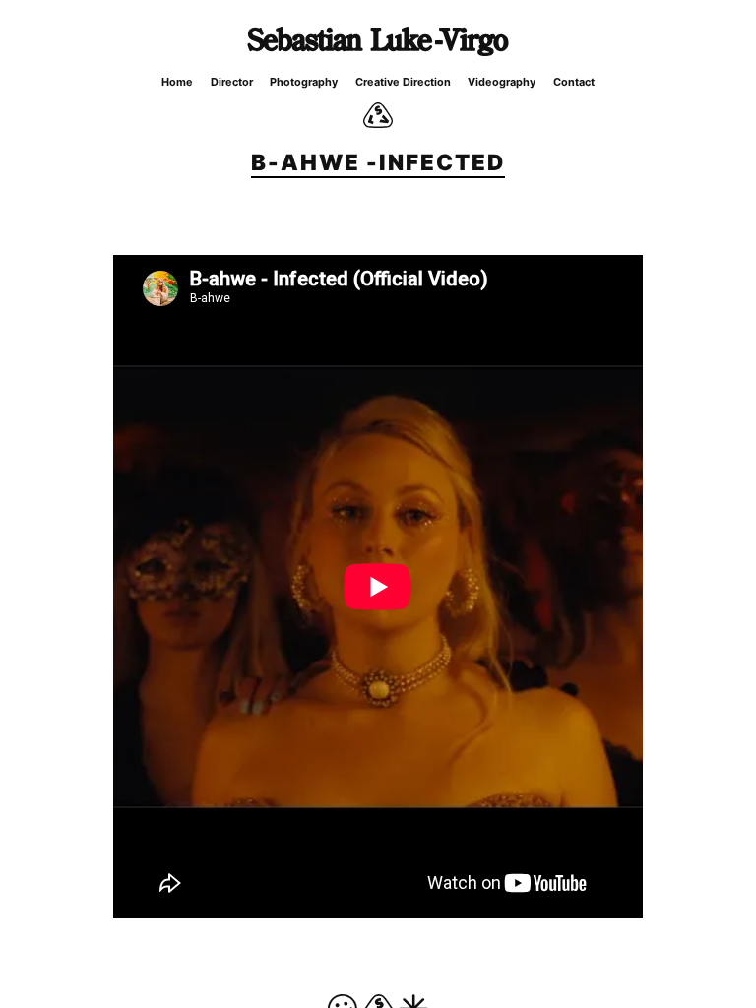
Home (177, 82)
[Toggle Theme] (378, 115)
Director (232, 82)
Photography (304, 82)
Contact (574, 82)
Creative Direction (403, 82)
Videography (502, 82)
